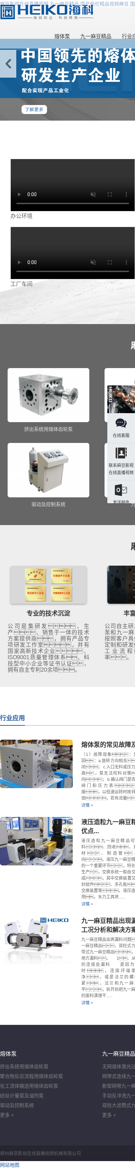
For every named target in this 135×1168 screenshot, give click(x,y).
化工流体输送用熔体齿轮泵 (29, 1086)
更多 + (7, 1115)
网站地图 (9, 1165)
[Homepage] (121, 399)
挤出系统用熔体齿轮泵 (24, 1066)
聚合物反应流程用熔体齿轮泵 (31, 1076)
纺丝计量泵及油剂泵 (22, 1095)
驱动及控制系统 (17, 1105)
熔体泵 (62, 36)
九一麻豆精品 (95, 36)
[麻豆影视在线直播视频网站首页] (46, 12)
